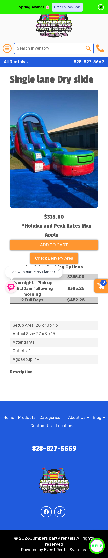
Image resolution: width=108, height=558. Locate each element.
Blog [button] (97, 417)
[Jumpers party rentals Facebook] (46, 511)
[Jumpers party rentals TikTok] (59, 511)
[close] (101, 7)
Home (8, 417)
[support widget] (97, 546)
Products (26, 417)
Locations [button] (65, 425)
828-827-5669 (89, 61)
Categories (49, 417)
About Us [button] (77, 417)
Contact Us (41, 425)
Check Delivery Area (54, 258)
